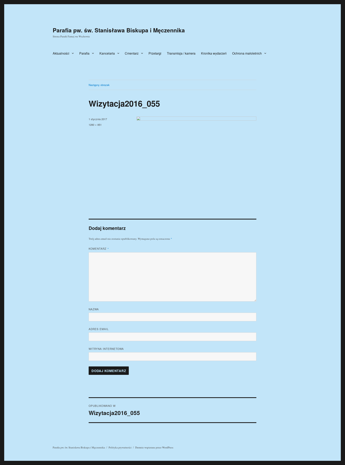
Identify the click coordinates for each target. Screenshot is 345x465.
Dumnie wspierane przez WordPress (154, 447)
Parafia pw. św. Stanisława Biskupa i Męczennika (119, 30)
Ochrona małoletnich (247, 53)
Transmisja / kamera (181, 53)
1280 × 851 (95, 125)
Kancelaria (107, 53)
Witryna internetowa (106, 349)
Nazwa (94, 309)
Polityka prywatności (120, 447)
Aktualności (61, 53)
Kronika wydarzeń (214, 53)
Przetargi (155, 53)
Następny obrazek (99, 85)
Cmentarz (132, 53)
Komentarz (99, 248)
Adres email (99, 329)
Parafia (84, 53)
